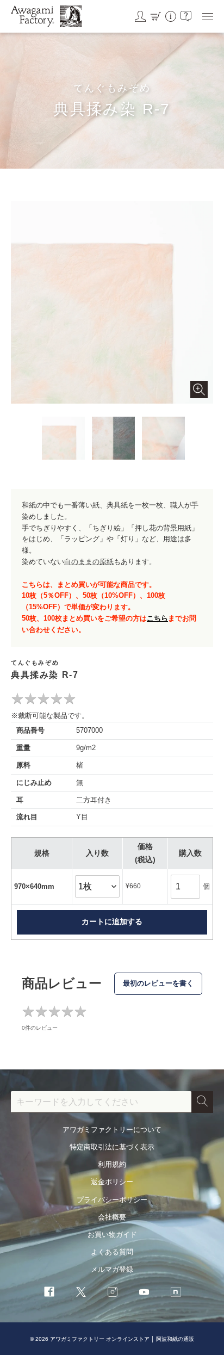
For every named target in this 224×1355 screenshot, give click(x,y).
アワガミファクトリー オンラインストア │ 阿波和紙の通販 (122, 1339)
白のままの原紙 (89, 562)
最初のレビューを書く (158, 983)
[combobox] (101, 1102)
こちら (157, 618)
